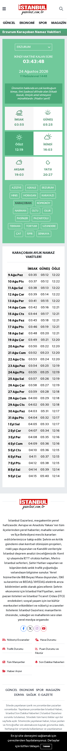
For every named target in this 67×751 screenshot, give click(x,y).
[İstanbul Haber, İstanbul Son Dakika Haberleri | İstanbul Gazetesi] (33, 9)
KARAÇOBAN (23, 203)
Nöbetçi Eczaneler (18, 639)
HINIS (14, 195)
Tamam (46, 746)
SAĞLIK (31, 694)
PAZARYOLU (41, 218)
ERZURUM (48, 187)
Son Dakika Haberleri (51, 662)
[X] (30, 628)
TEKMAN (15, 226)
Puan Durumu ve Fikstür (47, 651)
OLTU (35, 210)
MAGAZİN (58, 23)
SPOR (43, 23)
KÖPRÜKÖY (43, 203)
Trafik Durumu (15, 649)
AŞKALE (31, 187)
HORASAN (29, 195)
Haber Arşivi (14, 671)
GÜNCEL (9, 23)
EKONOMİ (27, 23)
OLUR (47, 210)
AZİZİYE (16, 187)
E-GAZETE (45, 694)
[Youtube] (44, 628)
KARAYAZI (48, 195)
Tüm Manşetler (16, 662)
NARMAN (20, 210)
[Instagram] (37, 628)
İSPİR (30, 233)
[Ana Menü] (4, 9)
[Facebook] (23, 628)
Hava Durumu (48, 639)
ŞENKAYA (43, 233)
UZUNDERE (49, 226)
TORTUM (31, 226)
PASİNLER (22, 218)
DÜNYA (19, 694)
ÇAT (18, 233)
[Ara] (61, 9)
